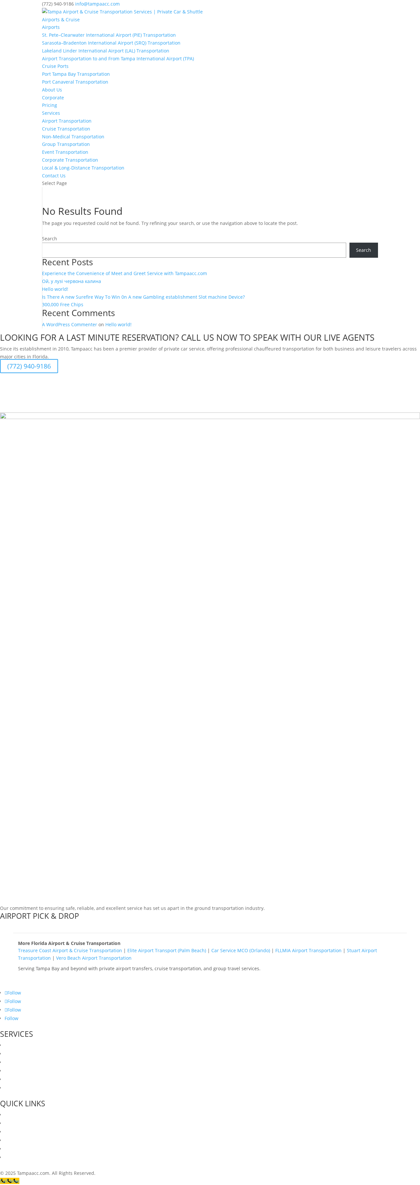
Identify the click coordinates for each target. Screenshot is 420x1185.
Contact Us (54, 175)
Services (51, 113)
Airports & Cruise (61, 19)
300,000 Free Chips (62, 304)
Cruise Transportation (66, 129)
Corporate (53, 97)
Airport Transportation (67, 121)
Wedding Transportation (31, 1054)
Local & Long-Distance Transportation (83, 168)
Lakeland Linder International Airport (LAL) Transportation (105, 51)
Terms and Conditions (29, 1157)
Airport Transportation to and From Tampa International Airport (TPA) (118, 58)
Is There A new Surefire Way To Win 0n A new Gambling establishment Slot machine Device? (143, 297)
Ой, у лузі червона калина (71, 281)
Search (49, 238)
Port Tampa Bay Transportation (76, 74)
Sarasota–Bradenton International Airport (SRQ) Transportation (111, 43)
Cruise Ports (55, 66)
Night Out (15, 1071)
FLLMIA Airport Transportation (308, 950)
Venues (13, 1132)
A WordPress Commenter (69, 324)
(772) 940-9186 (29, 366)
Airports (51, 27)
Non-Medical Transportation (73, 136)
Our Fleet (15, 1123)
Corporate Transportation (70, 160)
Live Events (17, 1088)
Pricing (49, 105)
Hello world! (55, 289)
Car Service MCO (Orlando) (240, 950)
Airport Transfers (23, 1045)
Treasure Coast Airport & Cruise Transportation (70, 950)
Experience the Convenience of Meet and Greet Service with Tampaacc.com (124, 273)
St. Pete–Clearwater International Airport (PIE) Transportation (109, 35)
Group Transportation (66, 144)
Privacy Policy (19, 1149)
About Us (52, 90)
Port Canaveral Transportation (75, 82)
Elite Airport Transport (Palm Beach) (166, 950)
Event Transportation (65, 152)
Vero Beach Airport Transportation (94, 958)
